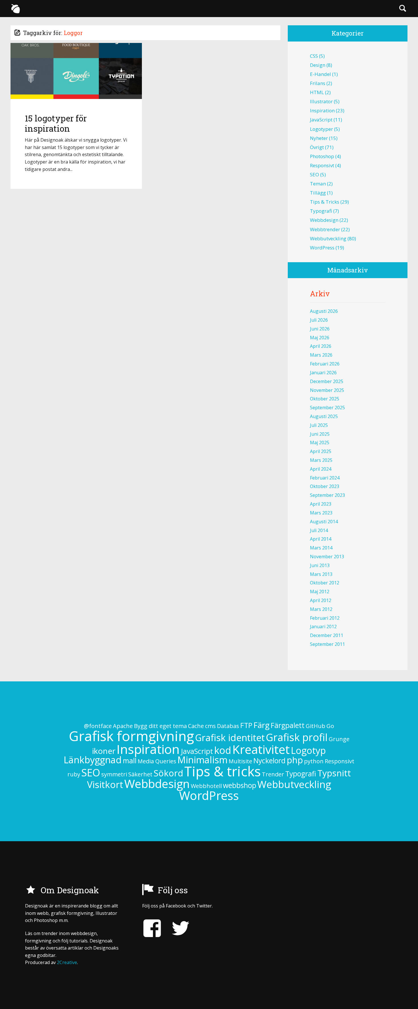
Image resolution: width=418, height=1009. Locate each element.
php (295, 760)
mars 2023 (321, 513)
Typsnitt (334, 773)
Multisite (240, 761)
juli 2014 (319, 530)
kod (222, 750)
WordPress (322, 247)
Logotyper (321, 129)
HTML (317, 92)
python (314, 761)
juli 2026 (319, 320)
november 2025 (327, 390)
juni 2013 (320, 565)
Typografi (321, 211)
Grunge (339, 739)
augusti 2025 (324, 416)
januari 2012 (323, 626)
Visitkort (105, 784)
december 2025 (326, 381)
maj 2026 (319, 337)
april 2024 (320, 469)
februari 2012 (325, 618)
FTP (246, 725)
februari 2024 (325, 478)
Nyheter (319, 138)
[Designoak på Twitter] (176, 928)
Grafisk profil (297, 737)
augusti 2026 (324, 311)
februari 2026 (325, 364)
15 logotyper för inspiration (56, 123)
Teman (318, 183)
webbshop (239, 785)
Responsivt (322, 165)
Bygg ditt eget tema (160, 726)
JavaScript (321, 119)
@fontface (98, 726)
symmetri (114, 774)
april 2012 (320, 600)
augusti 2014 (324, 521)
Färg (261, 724)
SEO (314, 174)
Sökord (168, 773)
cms (210, 726)
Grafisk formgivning (131, 736)
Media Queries (157, 761)
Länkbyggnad (93, 759)
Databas (228, 726)
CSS (314, 56)
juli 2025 (319, 425)
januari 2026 (323, 372)
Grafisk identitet (230, 737)
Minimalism (202, 759)
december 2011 (326, 635)
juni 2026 (320, 329)
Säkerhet (140, 774)
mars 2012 (321, 609)
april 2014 (320, 539)
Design (317, 65)
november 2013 (327, 556)
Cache (196, 726)
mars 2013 (321, 574)
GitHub (315, 726)
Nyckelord (269, 760)
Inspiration (322, 110)
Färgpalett (288, 725)
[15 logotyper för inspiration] (76, 71)
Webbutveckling (328, 238)
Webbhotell (206, 786)
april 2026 (320, 346)
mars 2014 (321, 548)
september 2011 (327, 644)
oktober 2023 (324, 486)
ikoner (103, 750)
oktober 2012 (324, 583)
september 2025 (327, 407)
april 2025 (320, 451)
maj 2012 (319, 591)
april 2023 (320, 504)
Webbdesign (324, 220)
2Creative (67, 962)
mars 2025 (321, 460)
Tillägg (318, 192)
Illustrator (321, 101)
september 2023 (327, 495)
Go (330, 726)
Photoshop (322, 156)
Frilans (317, 83)
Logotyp (308, 750)
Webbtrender (325, 229)
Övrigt (317, 147)
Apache (123, 726)
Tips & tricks (324, 202)
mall (129, 760)
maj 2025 (319, 442)
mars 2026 (321, 355)
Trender (273, 774)
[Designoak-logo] (15, 8)
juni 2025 (320, 434)
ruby (73, 774)
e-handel (320, 74)
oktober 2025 (324, 399)
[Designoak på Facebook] (152, 928)
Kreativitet (261, 749)
